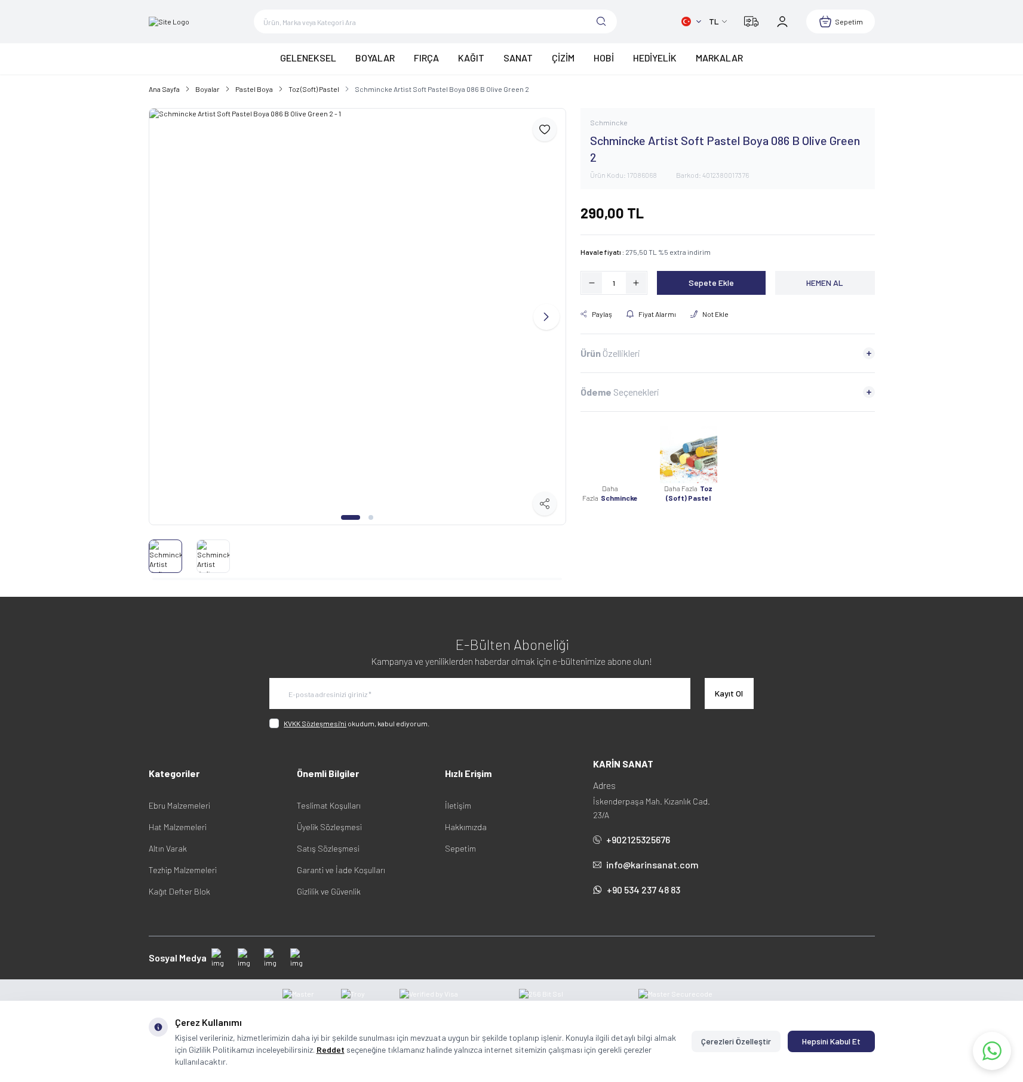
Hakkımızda (466, 827)
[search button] (601, 21)
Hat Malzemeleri (178, 827)
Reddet (331, 1049)
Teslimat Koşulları (329, 805)
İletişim (458, 805)
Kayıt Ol (729, 693)
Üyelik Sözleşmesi (329, 827)
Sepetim (460, 848)
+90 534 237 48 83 (643, 889)
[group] (357, 317)
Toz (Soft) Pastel (313, 89)
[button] (350, 517)
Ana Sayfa (164, 89)
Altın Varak (168, 848)
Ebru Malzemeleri (179, 805)
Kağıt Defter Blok (179, 891)
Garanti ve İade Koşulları (341, 870)
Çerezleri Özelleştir (736, 1041)
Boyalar (207, 89)
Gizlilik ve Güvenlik (329, 891)
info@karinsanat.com (652, 864)
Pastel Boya (254, 89)
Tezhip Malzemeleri (183, 870)
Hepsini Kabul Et (831, 1041)
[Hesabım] (782, 21)
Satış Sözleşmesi (328, 848)
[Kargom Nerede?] (751, 21)
